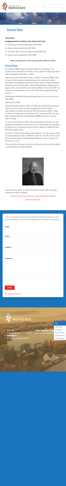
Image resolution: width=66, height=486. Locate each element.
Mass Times (59, 333)
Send (9, 288)
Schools (58, 330)
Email (7, 236)
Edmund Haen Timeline (45, 196)
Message (8, 258)
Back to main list (33, 199)
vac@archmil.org (14, 294)
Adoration (59, 338)
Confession (60, 336)
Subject (8, 247)
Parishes (58, 327)
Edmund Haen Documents (21, 196)
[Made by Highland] (33, 357)
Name (7, 227)
